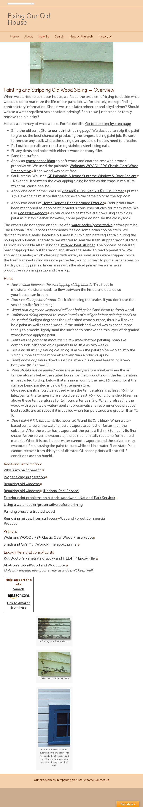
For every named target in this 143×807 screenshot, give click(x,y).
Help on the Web (81, 36)
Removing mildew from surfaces (30, 519)
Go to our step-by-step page (108, 124)
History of (105, 36)
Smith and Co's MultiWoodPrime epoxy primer (41, 544)
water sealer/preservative (92, 225)
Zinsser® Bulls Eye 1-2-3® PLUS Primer (93, 191)
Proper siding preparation (24, 477)
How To (43, 36)
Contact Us (102, 780)
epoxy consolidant (40, 161)
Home (14, 36)
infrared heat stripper (78, 245)
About (28, 36)
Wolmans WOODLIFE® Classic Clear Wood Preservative (74, 168)
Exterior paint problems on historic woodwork (59, 498)
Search (59, 36)
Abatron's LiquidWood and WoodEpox (35, 565)
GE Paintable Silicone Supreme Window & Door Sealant (91, 176)
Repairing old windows (22, 484)
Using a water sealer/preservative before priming (43, 505)
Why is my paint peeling (23, 470)
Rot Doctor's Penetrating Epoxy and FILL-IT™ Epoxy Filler (50, 558)
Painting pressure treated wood (29, 512)
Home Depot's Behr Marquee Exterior (73, 203)
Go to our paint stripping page (66, 131)
